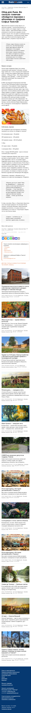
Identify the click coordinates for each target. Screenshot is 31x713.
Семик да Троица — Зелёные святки (15, 584)
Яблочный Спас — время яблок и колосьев (13, 320)
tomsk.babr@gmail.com (9, 258)
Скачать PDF (4, 233)
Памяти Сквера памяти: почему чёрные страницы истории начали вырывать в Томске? (14, 651)
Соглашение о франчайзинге (9, 673)
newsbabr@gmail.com (7, 685)
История (16, 7)
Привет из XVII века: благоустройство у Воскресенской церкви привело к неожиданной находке (15, 356)
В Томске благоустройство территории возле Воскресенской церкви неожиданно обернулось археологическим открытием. (14, 361)
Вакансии (4, 680)
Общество (21, 7)
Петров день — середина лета (12, 390)
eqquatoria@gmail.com (12, 693)
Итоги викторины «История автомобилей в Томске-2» (11, 489)
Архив (3, 677)
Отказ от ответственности (8, 670)
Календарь (4, 678)
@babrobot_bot (11, 691)
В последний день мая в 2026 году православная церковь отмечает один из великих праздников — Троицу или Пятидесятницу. (14, 588)
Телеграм (7, 247)
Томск (24, 7)
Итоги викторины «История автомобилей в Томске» (11, 553)
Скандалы (8, 465)
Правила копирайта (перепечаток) (11, 672)
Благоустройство (10, 367)
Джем (5, 248)
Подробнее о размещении (8, 699)
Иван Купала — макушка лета (12, 423)
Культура (4, 296)
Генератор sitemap (6, 709)
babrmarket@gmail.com (8, 697)
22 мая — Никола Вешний (11, 616)
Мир (11, 331)
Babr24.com (11, 7)
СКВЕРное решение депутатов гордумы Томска (13, 456)
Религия (3, 331)
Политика (4, 465)
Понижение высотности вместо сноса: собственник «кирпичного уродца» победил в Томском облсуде (15, 288)
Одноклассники (8, 252)
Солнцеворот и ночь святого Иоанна (15, 520)
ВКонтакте (7, 250)
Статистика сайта (6, 675)
